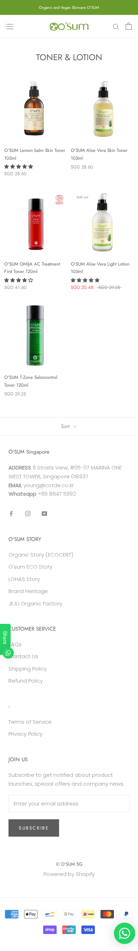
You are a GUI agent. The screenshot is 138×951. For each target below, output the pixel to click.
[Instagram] (27, 513)
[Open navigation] (9, 26)
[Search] (116, 26)
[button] (19, 166)
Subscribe (34, 828)
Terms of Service (30, 721)
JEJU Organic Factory (35, 603)
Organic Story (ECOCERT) (40, 554)
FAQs (15, 644)
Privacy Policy (25, 734)
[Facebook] (11, 513)
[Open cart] (129, 26)
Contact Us (23, 656)
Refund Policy (25, 680)
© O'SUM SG (69, 864)
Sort (66, 426)
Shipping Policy (27, 668)
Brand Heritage (28, 591)
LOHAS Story (24, 579)
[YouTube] (44, 513)
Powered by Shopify (69, 874)
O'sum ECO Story (30, 566)
